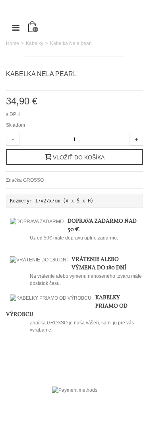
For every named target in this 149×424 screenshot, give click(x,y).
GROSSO (33, 180)
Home (12, 43)
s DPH (13, 114)
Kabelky (34, 43)
